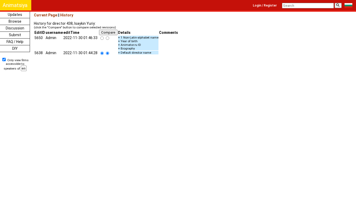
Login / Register (265, 5)
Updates (15, 14)
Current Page (45, 15)
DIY (15, 48)
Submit (15, 35)
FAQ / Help (15, 42)
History (66, 15)
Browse (15, 21)
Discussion (15, 28)
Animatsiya (15, 5)
